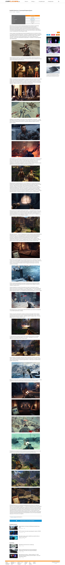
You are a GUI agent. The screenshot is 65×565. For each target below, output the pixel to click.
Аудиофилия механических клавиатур (26, 544)
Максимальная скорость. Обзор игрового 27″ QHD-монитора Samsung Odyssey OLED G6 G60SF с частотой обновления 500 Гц (29, 555)
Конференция (50, 1)
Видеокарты (12, 563)
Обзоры (32, 1)
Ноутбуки (26, 562)
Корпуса (19, 562)
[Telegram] (48, 34)
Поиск (58, 32)
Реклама (34, 562)
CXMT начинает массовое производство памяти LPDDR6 (30, 531)
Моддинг (30, 563)
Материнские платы (13, 562)
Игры (25, 564)
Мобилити (30, 564)
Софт (29, 562)
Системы (26, 563)
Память (12, 564)
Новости (26, 1)
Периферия (19, 564)
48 (23, 557)
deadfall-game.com (32, 19)
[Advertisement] (26, 6)
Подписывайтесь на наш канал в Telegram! (27, 520)
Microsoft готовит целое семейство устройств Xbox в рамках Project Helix (29, 537)
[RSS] (58, 34)
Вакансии (34, 563)
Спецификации (42, 1)
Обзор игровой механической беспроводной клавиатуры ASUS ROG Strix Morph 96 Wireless (28, 550)
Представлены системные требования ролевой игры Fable (29, 527)
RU (56, 563)
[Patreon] (53, 34)
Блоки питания (19, 563)
